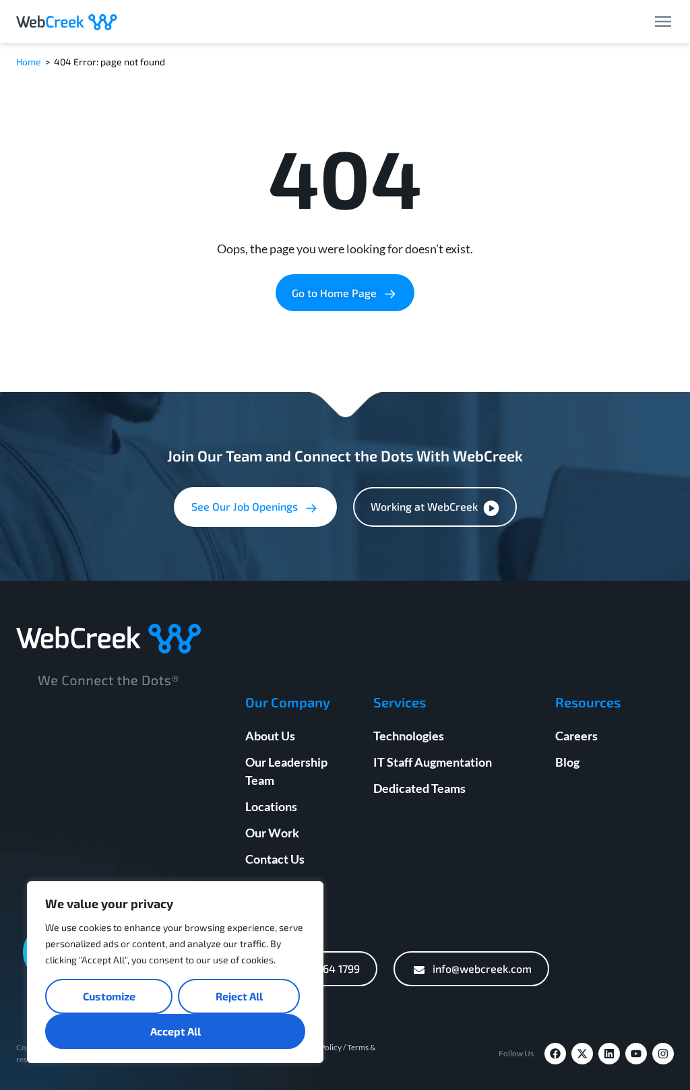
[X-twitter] (582, 1053)
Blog (567, 762)
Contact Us (275, 859)
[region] (175, 972)
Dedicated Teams (419, 788)
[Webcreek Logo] (66, 21)
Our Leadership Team (286, 771)
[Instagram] (663, 1053)
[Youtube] (636, 1053)
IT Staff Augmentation (432, 762)
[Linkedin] (609, 1053)
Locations (271, 806)
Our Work (272, 832)
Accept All (175, 1031)
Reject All (239, 996)
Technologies (408, 735)
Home (28, 61)
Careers (576, 735)
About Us (270, 735)
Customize (109, 996)
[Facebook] (555, 1053)
